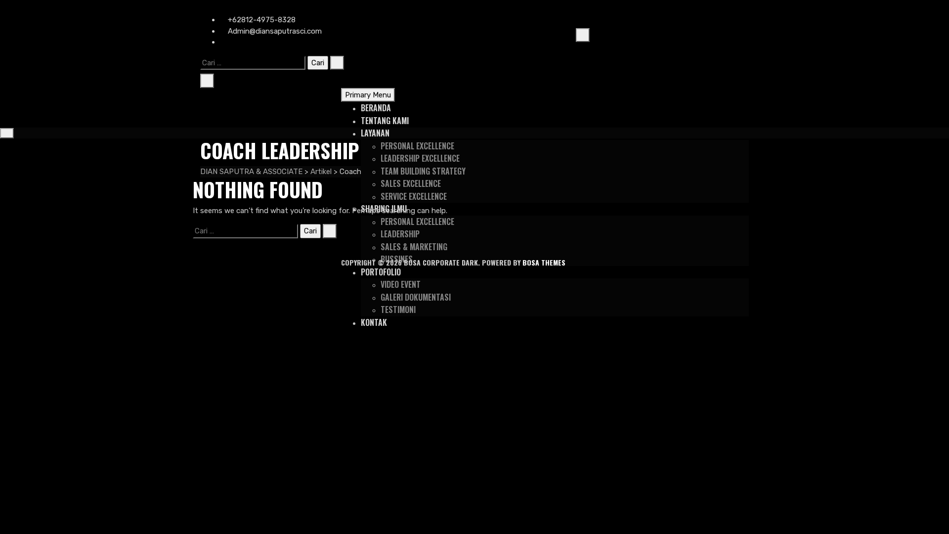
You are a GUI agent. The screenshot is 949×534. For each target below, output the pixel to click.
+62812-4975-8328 (261, 19)
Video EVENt (401, 284)
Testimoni (398, 309)
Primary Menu (368, 94)
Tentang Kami (385, 121)
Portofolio (381, 272)
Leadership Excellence (420, 158)
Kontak (374, 322)
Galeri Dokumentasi (416, 297)
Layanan (375, 133)
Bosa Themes (543, 262)
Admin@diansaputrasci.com (274, 31)
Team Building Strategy (423, 171)
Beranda (376, 108)
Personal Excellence (417, 146)
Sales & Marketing (414, 247)
